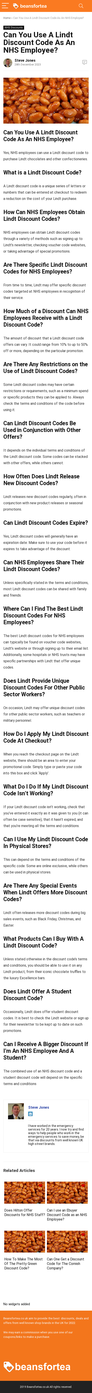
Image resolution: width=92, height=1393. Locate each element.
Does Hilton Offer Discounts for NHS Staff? (24, 1212)
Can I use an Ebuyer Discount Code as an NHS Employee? (67, 1214)
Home (6, 18)
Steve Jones (25, 60)
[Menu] (5, 6)
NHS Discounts (14, 27)
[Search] (81, 6)
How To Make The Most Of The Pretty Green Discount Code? (23, 1263)
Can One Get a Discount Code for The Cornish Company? (65, 1263)
